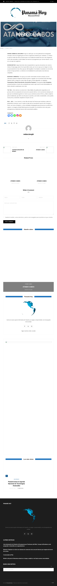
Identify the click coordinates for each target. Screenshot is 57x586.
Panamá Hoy (9, 583)
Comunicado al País (8, 554)
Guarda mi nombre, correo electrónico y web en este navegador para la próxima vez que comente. (29, 217)
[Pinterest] (3, 66)
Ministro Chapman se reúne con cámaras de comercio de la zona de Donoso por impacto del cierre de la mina (27, 1)
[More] (20, 115)
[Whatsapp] (14, 115)
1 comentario (20, 488)
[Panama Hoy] (28, 12)
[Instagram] (17, 115)
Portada (1, 48)
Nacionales (16, 479)
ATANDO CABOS (28, 30)
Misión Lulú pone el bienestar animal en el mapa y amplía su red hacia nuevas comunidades (26, 558)
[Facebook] (3, 58)
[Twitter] (3, 62)
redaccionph (25, 38)
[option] (28, 262)
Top (53, 582)
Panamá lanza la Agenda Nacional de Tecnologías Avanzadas (16, 483)
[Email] (3, 70)
